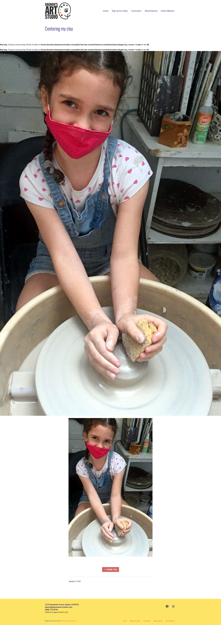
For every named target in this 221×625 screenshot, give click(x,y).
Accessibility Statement (70, 621)
